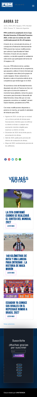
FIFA (23, 26)
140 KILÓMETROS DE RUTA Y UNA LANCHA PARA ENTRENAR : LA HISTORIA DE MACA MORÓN (16, 262)
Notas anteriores (9, 324)
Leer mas (11, 226)
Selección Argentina (22, 28)
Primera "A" (11, 28)
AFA (14, 26)
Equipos (19, 26)
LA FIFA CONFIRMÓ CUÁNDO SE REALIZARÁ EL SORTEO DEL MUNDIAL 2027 (18, 217)
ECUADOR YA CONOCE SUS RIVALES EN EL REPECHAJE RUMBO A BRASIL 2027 (16, 308)
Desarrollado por (14, 393)
